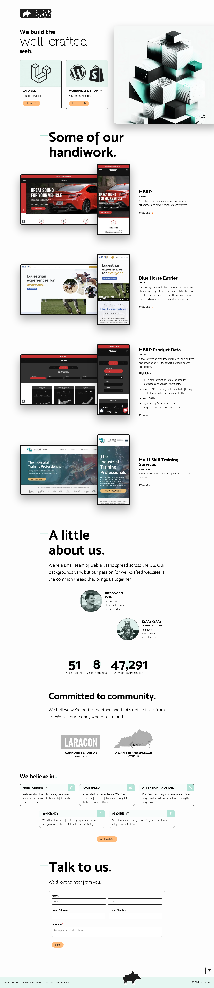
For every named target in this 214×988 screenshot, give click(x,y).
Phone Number (117, 910)
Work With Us (107, 839)
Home (6, 982)
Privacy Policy (63, 982)
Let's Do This (79, 103)
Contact (50, 982)
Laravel (16, 982)
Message (62, 924)
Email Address (65, 910)
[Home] (36, 16)
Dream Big (31, 103)
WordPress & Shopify (33, 982)
